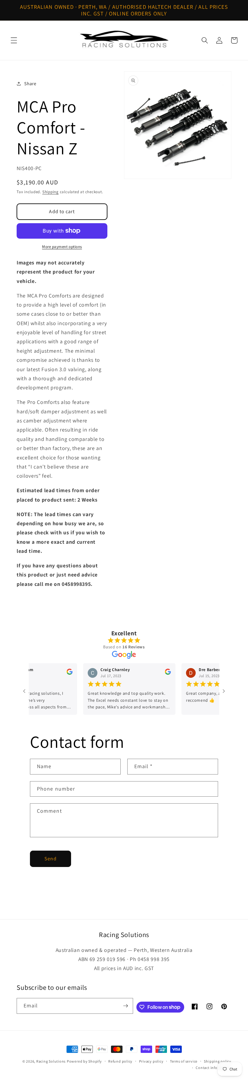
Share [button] (30, 83)
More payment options (62, 246)
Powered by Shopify (84, 1061)
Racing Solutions (51, 1061)
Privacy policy (151, 1061)
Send (50, 858)
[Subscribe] (125, 1006)
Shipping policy (217, 1061)
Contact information (213, 1067)
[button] (14, 40)
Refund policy (120, 1061)
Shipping (50, 191)
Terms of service (183, 1061)
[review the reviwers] (61, 673)
